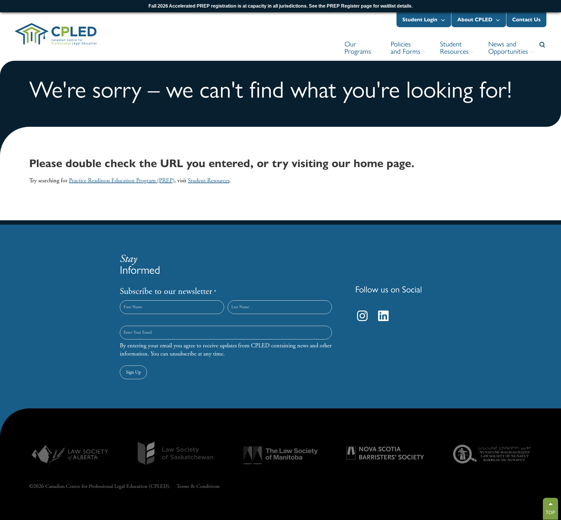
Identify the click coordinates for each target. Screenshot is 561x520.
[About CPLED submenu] (498, 20)
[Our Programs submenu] (375, 52)
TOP (550, 512)
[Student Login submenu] (443, 20)
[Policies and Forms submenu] (424, 52)
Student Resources (208, 180)
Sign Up (133, 372)
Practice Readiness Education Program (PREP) (121, 180)
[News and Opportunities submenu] (531, 52)
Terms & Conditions (198, 486)
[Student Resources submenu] (472, 52)
